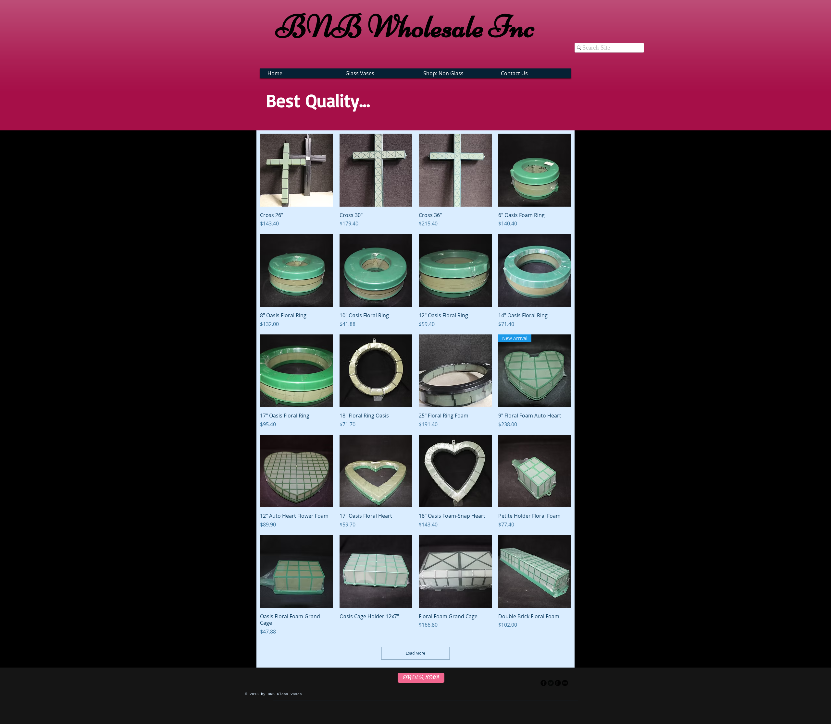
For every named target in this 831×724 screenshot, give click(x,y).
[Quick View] (296, 170)
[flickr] (565, 683)
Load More (415, 653)
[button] (378, 73)
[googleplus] (558, 683)
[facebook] (543, 683)
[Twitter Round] (551, 683)
